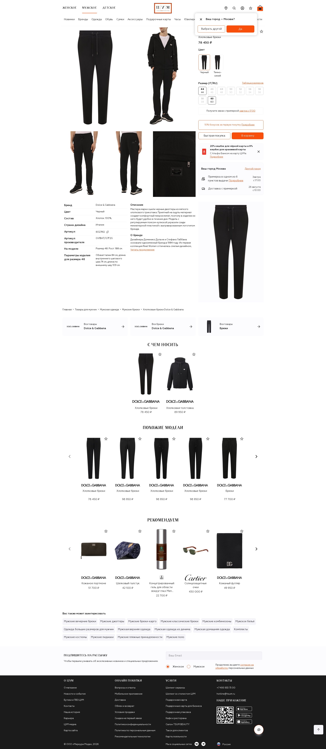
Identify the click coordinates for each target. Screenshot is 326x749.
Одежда (97, 19)
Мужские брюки (131, 310)
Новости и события (75, 694)
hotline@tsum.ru (226, 694)
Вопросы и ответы (125, 688)
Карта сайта (71, 730)
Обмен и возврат (124, 706)
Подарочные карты (158, 19)
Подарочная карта (176, 700)
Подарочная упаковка (178, 712)
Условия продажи (125, 712)
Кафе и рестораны (176, 718)
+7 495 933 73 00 (226, 688)
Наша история (72, 712)
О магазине (70, 688)
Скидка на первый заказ (128, 718)
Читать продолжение (142, 250)
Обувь (109, 19)
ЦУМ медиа (70, 724)
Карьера (69, 718)
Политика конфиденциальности (133, 724)
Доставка (120, 700)
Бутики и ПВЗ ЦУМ (74, 700)
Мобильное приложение (128, 694)
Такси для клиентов (177, 730)
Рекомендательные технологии (132, 737)
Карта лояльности (176, 737)
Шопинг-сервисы (175, 688)
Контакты (69, 706)
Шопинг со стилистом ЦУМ (180, 694)
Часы (177, 19)
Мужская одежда (109, 310)
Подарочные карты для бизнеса (184, 706)
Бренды (83, 19)
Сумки (120, 19)
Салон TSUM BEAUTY (177, 724)
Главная (67, 310)
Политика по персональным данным (135, 730)
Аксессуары (135, 19)
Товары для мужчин (86, 310)
